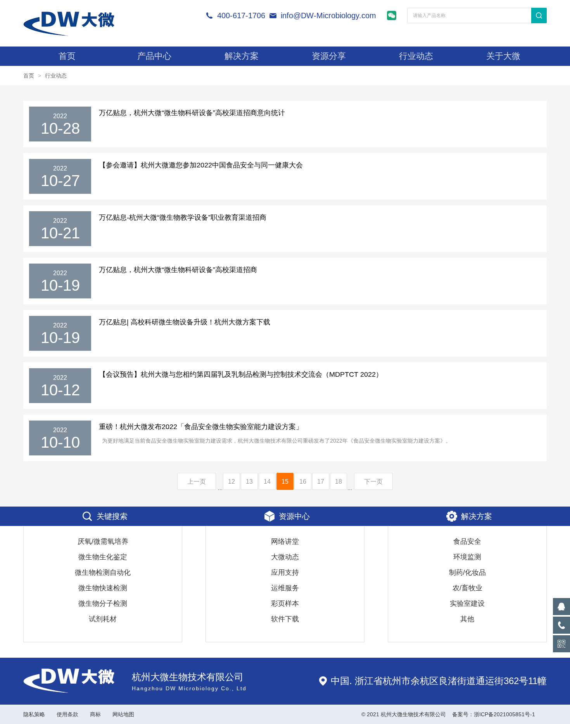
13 (249, 481)
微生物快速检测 (102, 588)
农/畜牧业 (467, 588)
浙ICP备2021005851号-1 (504, 714)
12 (231, 481)
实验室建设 (467, 603)
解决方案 (242, 56)
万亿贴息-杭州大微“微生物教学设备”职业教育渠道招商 (182, 217)
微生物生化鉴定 (102, 557)
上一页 (196, 481)
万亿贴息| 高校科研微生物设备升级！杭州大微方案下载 (184, 322)
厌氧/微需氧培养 (103, 541)
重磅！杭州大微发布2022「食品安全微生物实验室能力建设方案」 (201, 427)
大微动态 (285, 557)
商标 (95, 714)
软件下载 (285, 619)
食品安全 (467, 541)
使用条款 (67, 714)
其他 (467, 619)
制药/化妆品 (467, 572)
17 (320, 481)
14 (267, 481)
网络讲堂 (285, 541)
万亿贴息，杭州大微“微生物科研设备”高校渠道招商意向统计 (192, 113)
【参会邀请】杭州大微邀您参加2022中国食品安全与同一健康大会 (201, 165)
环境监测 (467, 557)
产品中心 (154, 56)
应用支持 (285, 572)
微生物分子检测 (102, 603)
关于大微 (503, 56)
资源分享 (329, 56)
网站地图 (123, 714)
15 (285, 481)
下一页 (373, 481)
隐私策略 (34, 714)
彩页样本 (285, 603)
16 (302, 481)
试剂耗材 (103, 619)
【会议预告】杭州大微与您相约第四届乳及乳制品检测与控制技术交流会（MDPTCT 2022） (241, 374)
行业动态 (416, 56)
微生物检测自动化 (103, 572)
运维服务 (285, 588)
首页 (67, 56)
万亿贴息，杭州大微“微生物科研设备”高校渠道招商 (178, 270)
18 (338, 481)
